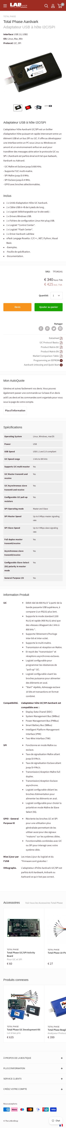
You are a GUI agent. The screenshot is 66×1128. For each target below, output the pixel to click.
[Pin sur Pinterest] (47, 328)
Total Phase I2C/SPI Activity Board (21, 956)
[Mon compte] (53, 6)
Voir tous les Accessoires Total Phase (44, 903)
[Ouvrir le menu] (5, 5)
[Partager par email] (60, 328)
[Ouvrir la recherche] (46, 6)
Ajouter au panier (48, 307)
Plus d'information (15, 410)
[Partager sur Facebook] (41, 328)
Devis (17, 307)
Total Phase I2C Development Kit (23, 1031)
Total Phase (9, 16)
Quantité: (44, 295)
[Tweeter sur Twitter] (53, 328)
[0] (60, 6)
